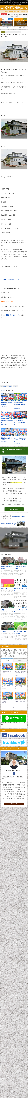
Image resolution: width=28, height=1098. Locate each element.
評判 (24, 650)
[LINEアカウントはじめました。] (14, 718)
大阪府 (14, 31)
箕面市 (13, 656)
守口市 (12, 650)
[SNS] (14, 735)
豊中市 (14, 652)
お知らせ (3, 31)
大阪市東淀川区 (21, 654)
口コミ (18, 652)
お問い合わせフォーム (12, 315)
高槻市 (11, 652)
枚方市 (7, 652)
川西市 (14, 654)
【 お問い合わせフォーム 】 (10, 279)
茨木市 (19, 31)
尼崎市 (11, 654)
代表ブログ (14, 803)
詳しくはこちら (14, 509)
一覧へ (13, 707)
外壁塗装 (8, 31)
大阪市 (20, 650)
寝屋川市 (16, 650)
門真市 (7, 654)
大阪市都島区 (7, 656)
